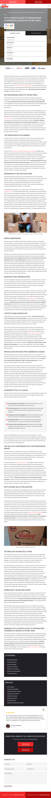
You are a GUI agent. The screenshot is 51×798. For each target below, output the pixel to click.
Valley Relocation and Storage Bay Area (23, 85)
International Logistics (13, 693)
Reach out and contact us (34, 647)
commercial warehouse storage (34, 512)
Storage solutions (12, 673)
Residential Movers (12, 698)
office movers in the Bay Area (34, 333)
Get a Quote (10, 58)
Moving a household (12, 666)
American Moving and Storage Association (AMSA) (24, 151)
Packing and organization (13, 671)
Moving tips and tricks (13, 669)
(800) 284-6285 (13, 2)
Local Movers (10, 687)
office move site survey (22, 462)
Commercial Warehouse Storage (15, 702)
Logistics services (12, 662)
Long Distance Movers (12, 689)
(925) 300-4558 (38, 2)
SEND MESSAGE (8, 786)
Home (5, 12)
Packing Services (11, 700)
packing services (32, 298)
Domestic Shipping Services (14, 691)
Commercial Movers (12, 696)
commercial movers (8, 118)
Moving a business (11, 664)
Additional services (12, 659)
